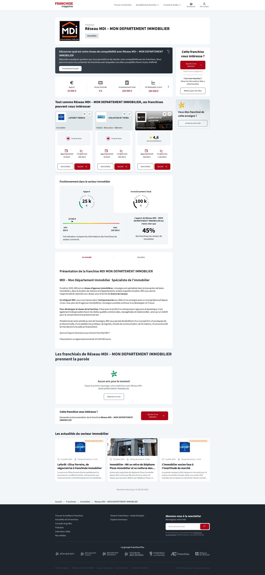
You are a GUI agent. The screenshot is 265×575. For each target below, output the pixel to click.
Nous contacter (122, 568)
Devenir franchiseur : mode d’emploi (127, 515)
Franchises (71, 501)
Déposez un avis (113, 396)
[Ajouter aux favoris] (84, 114)
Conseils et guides (63, 523)
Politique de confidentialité (83, 568)
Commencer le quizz (70, 68)
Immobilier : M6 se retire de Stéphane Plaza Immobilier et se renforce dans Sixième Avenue (132, 468)
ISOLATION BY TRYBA (118, 117)
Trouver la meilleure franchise (69, 515)
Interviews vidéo (62, 531)
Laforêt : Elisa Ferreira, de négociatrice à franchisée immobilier (79, 466)
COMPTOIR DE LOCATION (155, 119)
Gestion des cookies (105, 568)
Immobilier (92, 36)
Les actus (141, 257)
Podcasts (59, 527)
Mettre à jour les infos (193, 90)
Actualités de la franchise (66, 519)
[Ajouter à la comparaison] (89, 114)
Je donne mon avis (193, 123)
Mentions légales (62, 568)
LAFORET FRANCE (76, 117)
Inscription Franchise (139, 568)
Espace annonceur (119, 519)
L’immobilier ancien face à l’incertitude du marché (178, 466)
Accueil (58, 501)
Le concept (86, 257)
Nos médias (60, 535)
